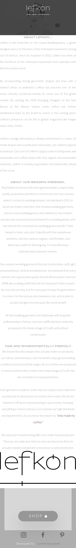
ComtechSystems (48, 543)
